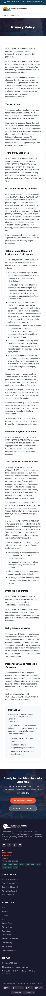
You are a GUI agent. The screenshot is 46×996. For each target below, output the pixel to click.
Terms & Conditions (9, 950)
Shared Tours (7, 923)
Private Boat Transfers (10, 939)
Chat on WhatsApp (24, 808)
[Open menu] (41, 9)
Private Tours (7, 927)
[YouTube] (4, 845)
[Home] (14, 9)
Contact (5, 915)
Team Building (7, 943)
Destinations (6, 935)
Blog (3, 919)
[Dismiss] (43, 2)
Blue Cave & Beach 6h (10, 887)
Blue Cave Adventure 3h (11, 879)
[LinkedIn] (20, 845)
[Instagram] (15, 845)
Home (4, 15)
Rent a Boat (6, 931)
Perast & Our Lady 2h (9, 883)
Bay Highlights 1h (8, 895)
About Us (5, 911)
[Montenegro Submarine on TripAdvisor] (23, 854)
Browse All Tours (24, 800)
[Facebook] (9, 845)
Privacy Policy (7, 946)
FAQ (3, 908)
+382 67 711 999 (10, 963)
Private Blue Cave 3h (9, 891)
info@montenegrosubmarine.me (16, 967)
